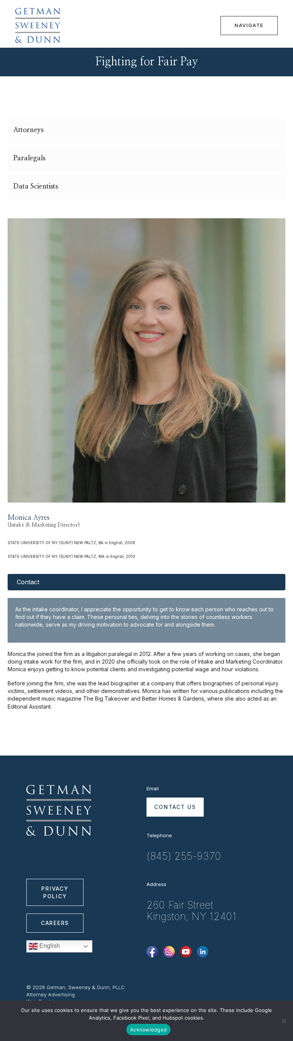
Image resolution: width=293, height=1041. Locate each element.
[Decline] (283, 1021)
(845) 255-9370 (183, 856)
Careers (55, 923)
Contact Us (175, 807)
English (49, 946)
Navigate (249, 25)
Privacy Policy (54, 892)
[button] (146, 130)
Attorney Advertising (50, 994)
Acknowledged (148, 1029)
